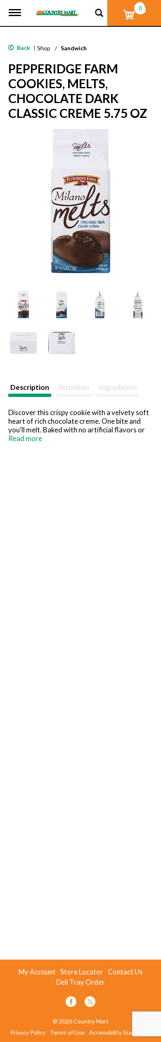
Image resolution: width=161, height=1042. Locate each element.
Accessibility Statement (120, 1032)
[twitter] (90, 1003)
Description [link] (29, 387)
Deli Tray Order (80, 982)
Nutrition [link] (74, 387)
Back (23, 47)
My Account (37, 972)
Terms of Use (67, 1032)
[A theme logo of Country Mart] (57, 8)
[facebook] (71, 1003)
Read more (25, 438)
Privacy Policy (27, 1032)
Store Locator (81, 972)
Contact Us (125, 972)
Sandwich (74, 48)
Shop (43, 48)
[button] (23, 305)
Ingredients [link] (118, 387)
